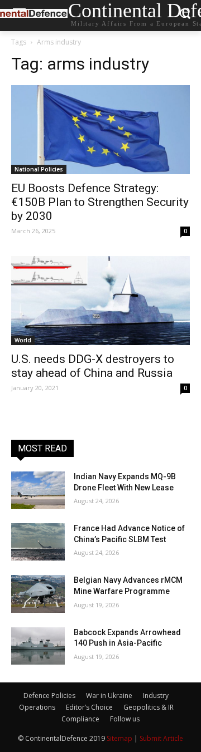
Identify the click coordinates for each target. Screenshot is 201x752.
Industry (156, 695)
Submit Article (161, 738)
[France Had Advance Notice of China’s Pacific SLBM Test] (38, 542)
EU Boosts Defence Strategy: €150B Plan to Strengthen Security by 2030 (100, 202)
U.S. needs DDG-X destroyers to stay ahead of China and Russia (92, 366)
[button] (184, 16)
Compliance (80, 719)
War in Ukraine (109, 695)
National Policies (39, 169)
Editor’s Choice (89, 707)
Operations (37, 707)
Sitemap (119, 738)
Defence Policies (49, 695)
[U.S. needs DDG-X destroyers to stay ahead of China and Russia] (100, 300)
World (23, 340)
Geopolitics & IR (148, 707)
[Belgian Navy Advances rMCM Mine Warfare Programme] (38, 593)
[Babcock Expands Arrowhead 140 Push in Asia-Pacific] (38, 646)
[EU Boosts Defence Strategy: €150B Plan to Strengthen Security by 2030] (100, 129)
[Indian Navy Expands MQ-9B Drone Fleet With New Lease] (38, 490)
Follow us (125, 719)
